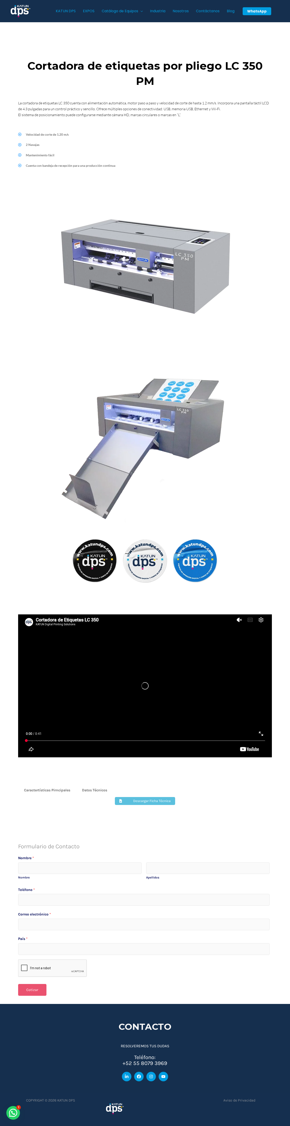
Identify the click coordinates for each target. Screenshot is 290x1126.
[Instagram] (151, 1076)
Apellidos (152, 877)
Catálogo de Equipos (120, 11)
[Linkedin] (126, 1076)
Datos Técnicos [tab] (94, 790)
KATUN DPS (66, 11)
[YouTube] (163, 1076)
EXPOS (88, 11)
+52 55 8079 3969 (145, 1063)
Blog (230, 11)
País (23, 939)
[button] (257, 11)
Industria (157, 11)
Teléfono (26, 890)
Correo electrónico (34, 914)
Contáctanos (208, 11)
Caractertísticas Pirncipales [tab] (47, 790)
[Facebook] (139, 1076)
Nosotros (181, 11)
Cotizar (32, 990)
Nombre (26, 858)
